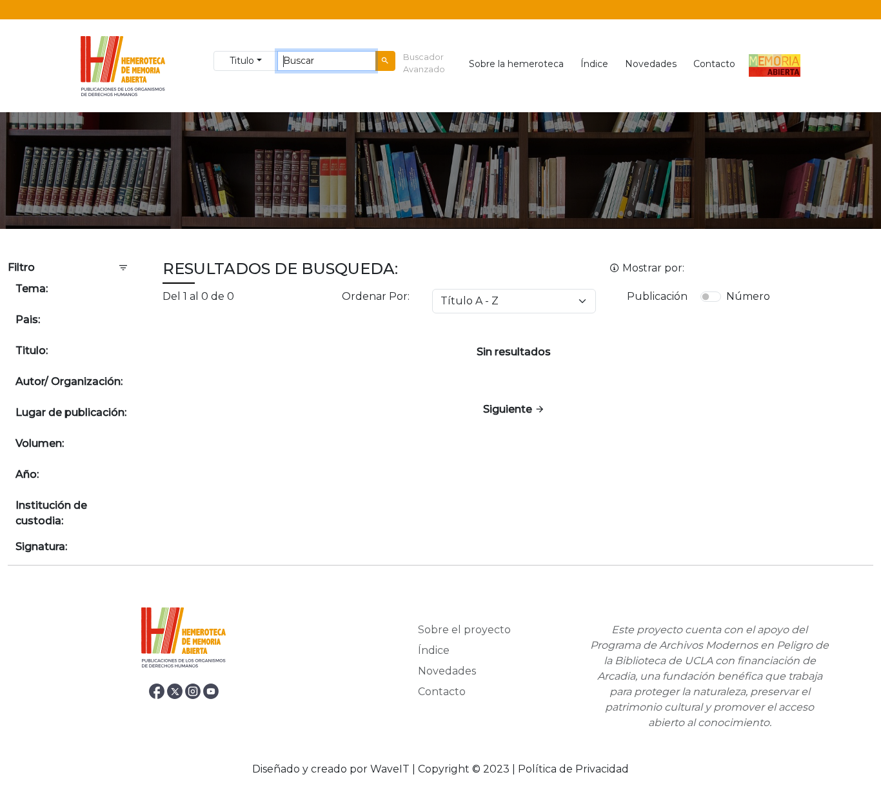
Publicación (657, 296)
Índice (594, 64)
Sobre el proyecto (464, 630)
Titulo (242, 60)
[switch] (710, 296)
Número (748, 296)
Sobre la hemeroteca (516, 64)
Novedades (651, 64)
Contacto (714, 64)
